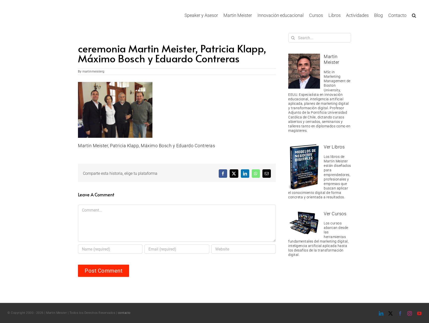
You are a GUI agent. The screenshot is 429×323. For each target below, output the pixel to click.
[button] (414, 15)
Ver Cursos (335, 213)
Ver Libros (334, 146)
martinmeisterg (93, 71)
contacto (124, 313)
